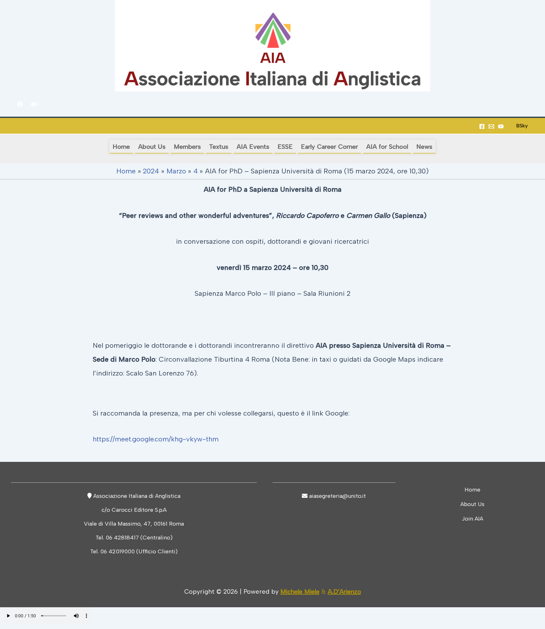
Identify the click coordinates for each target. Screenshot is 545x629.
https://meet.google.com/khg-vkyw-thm (156, 439)
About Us (152, 146)
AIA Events (253, 146)
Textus (218, 146)
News (424, 146)
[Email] (491, 126)
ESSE (285, 146)
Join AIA (472, 518)
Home (121, 146)
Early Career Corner (329, 146)
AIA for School (387, 146)
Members (187, 146)
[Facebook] (482, 126)
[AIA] (501, 126)
